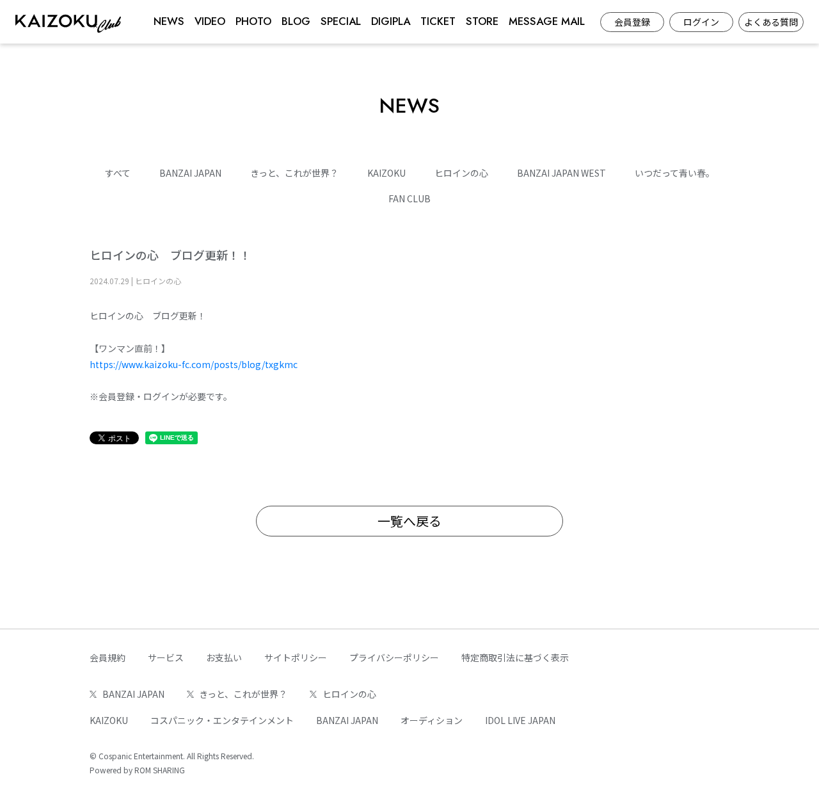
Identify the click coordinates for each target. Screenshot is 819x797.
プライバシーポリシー (394, 657)
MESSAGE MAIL (547, 21)
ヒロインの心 (461, 172)
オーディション (432, 720)
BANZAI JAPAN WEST (561, 172)
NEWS (169, 21)
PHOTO (253, 21)
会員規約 (107, 657)
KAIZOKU (386, 172)
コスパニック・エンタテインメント (222, 720)
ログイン (701, 21)
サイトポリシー (295, 657)
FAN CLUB (409, 198)
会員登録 (632, 21)
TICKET (438, 21)
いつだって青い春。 (675, 172)
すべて (118, 172)
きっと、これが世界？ (294, 172)
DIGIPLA (390, 21)
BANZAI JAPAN (190, 172)
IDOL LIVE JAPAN (520, 720)
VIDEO (210, 21)
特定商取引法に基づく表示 (515, 657)
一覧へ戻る (409, 520)
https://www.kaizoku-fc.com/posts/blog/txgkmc (194, 364)
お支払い (224, 657)
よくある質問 (771, 21)
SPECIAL (341, 21)
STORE (482, 21)
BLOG (296, 21)
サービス (166, 657)
